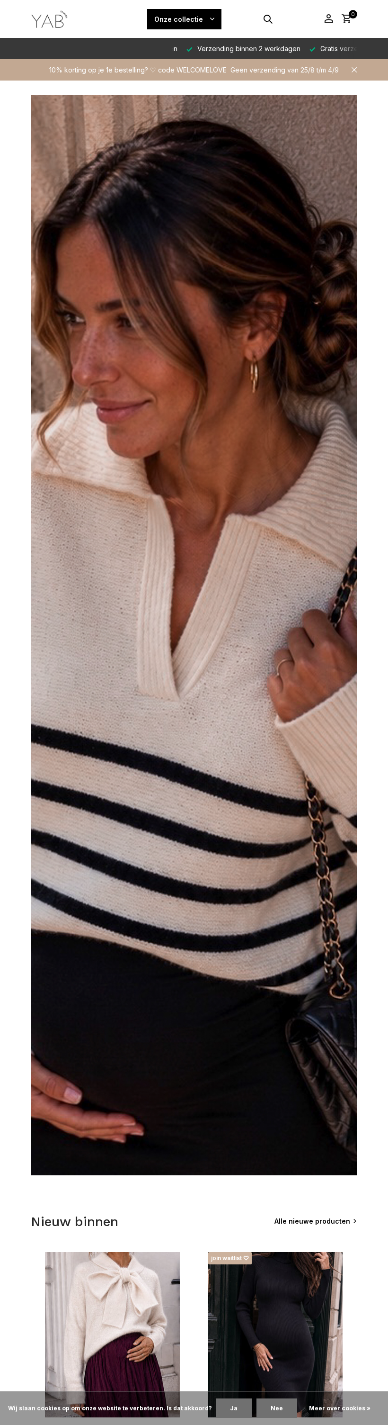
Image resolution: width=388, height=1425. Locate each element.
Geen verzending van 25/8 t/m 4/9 (284, 70)
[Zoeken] (268, 19)
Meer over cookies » (339, 1408)
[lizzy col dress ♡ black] (275, 1335)
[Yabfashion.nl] (66, 19)
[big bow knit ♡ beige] (112, 1335)
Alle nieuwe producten (312, 1221)
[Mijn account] (328, 19)
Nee (277, 1408)
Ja (234, 1408)
